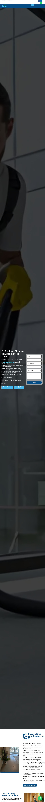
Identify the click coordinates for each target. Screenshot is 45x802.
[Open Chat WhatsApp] (40, 798)
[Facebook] (39, 1)
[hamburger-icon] (32, 5)
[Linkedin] (41, 1)
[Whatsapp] (41, 3)
